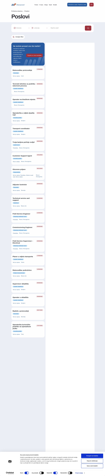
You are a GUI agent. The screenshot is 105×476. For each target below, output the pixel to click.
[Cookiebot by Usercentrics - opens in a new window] (10, 473)
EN (91, 4)
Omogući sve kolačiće (92, 455)
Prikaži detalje (79, 473)
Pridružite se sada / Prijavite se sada (77, 4)
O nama (41, 4)
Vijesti (50, 4)
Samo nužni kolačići (92, 466)
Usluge (46, 4)
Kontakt (55, 4)
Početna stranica (17, 11)
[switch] (41, 473)
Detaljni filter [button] (19, 37)
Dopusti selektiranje (92, 461)
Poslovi (36, 4)
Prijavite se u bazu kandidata (34, 55)
